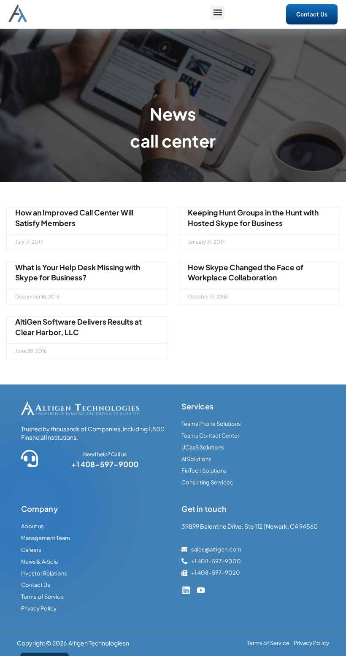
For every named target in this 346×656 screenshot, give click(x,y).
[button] (217, 12)
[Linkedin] (186, 590)
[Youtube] (201, 590)
